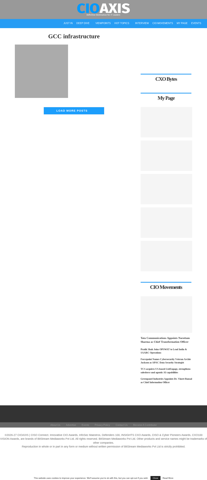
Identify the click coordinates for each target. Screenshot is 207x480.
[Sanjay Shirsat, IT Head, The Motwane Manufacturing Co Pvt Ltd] (166, 155)
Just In (68, 23)
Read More (168, 478)
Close (155, 478)
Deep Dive (83, 23)
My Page (182, 23)
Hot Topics (121, 23)
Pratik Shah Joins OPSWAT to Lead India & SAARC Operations (164, 351)
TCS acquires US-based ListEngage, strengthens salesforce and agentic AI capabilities (165, 371)
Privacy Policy (102, 425)
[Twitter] (176, 413)
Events (196, 23)
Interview (142, 23)
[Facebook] (169, 413)
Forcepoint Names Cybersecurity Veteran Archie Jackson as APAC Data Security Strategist (166, 361)
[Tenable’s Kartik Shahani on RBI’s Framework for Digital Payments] (166, 122)
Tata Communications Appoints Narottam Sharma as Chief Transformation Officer (165, 339)
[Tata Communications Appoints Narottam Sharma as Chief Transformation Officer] (166, 314)
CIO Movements (162, 23)
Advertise (71, 425)
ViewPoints (103, 23)
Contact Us (122, 425)
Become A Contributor (145, 425)
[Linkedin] (183, 413)
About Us (55, 425)
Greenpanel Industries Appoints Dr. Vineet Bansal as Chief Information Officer (166, 380)
